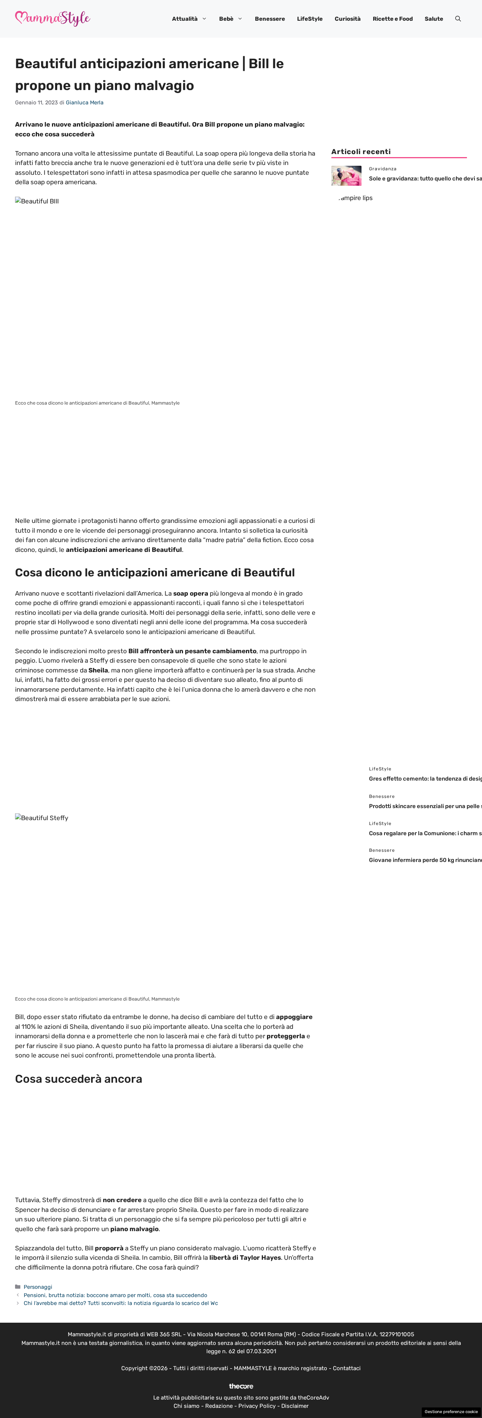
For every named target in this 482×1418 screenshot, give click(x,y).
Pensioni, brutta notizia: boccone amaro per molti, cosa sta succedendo (115, 1295)
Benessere (270, 18)
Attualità (185, 18)
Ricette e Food (393, 18)
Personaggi (38, 1287)
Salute (434, 18)
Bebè (226, 18)
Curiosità (348, 18)
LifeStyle (310, 18)
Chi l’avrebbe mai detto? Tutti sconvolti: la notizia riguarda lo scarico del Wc (121, 1303)
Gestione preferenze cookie (451, 1411)
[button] (458, 19)
